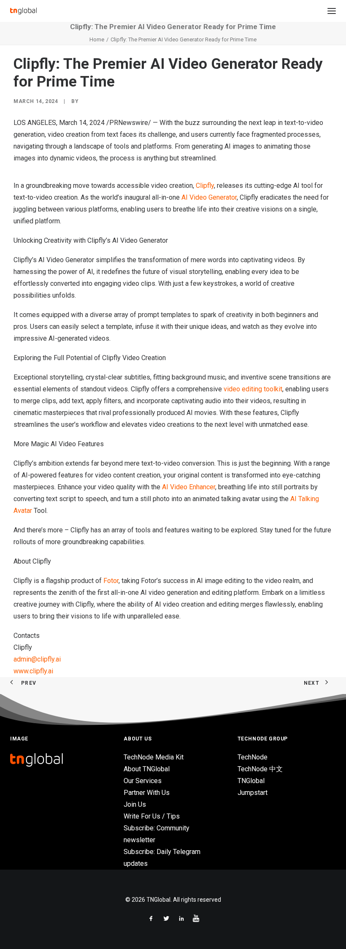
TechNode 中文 (260, 769)
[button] (331, 11)
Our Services (143, 781)
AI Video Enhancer (188, 487)
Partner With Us (147, 793)
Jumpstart (253, 793)
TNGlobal (251, 781)
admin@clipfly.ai (37, 659)
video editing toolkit (253, 389)
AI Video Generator (209, 197)
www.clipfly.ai (33, 671)
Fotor (111, 581)
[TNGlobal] (23, 11)
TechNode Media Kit (154, 757)
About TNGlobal (147, 769)
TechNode (253, 757)
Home (96, 39)
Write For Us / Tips (152, 816)
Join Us (135, 804)
